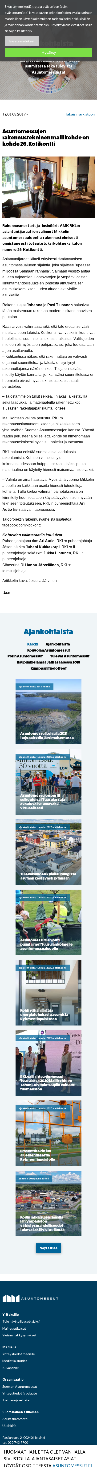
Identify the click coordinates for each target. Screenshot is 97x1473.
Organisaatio (13, 1379)
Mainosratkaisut (14, 1328)
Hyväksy (48, 52)
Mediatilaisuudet (14, 1361)
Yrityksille (10, 1314)
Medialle (9, 1347)
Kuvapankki (10, 1368)
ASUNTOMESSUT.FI (72, 1465)
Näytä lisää (48, 1248)
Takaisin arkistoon (80, 114)
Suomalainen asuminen (20, 1412)
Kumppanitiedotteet (49, 668)
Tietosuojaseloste (15, 1400)
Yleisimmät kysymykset (19, 1335)
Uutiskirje (9, 1426)
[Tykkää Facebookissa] (14, 592)
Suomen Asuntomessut (19, 1386)
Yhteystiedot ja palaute (19, 1393)
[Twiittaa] (20, 592)
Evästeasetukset (22, 41)
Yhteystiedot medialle (18, 1354)
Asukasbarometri (15, 1419)
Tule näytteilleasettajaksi (21, 1321)
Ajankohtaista (48, 631)
